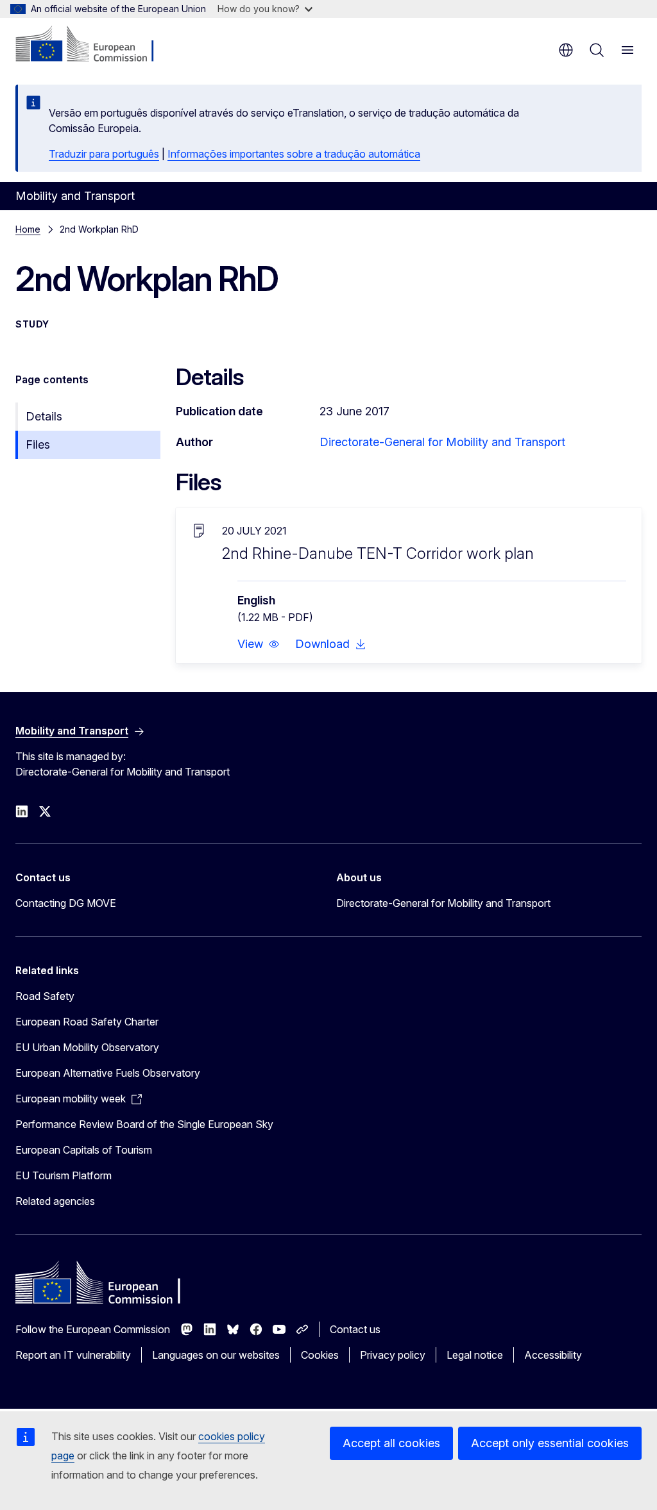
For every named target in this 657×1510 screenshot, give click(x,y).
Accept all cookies (391, 1443)
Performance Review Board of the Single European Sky (144, 1124)
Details (44, 416)
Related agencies (55, 1201)
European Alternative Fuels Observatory (107, 1072)
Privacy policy (392, 1354)
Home (27, 229)
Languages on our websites (216, 1354)
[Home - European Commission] (93, 45)
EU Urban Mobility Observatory (87, 1047)
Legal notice (475, 1354)
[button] (258, 644)
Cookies (320, 1354)
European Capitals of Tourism (83, 1149)
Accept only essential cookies (550, 1443)
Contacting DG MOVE (65, 903)
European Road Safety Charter (86, 1021)
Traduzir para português (104, 153)
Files (38, 444)
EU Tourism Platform (63, 1175)
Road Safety (44, 996)
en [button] (566, 50)
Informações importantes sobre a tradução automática (293, 153)
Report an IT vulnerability (73, 1354)
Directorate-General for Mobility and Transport (442, 442)
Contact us (355, 1329)
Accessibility (553, 1354)
